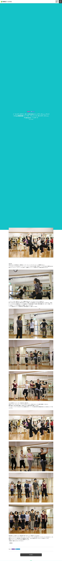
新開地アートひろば (6, 1)
